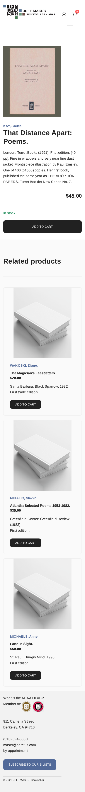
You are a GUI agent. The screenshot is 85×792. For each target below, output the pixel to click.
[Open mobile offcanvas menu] (70, 27)
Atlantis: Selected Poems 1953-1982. (40, 505)
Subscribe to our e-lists (29, 764)
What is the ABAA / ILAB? (23, 698)
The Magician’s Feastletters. (33, 373)
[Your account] (64, 14)
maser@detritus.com (19, 745)
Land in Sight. (21, 644)
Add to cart (42, 226)
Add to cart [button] (25, 404)
